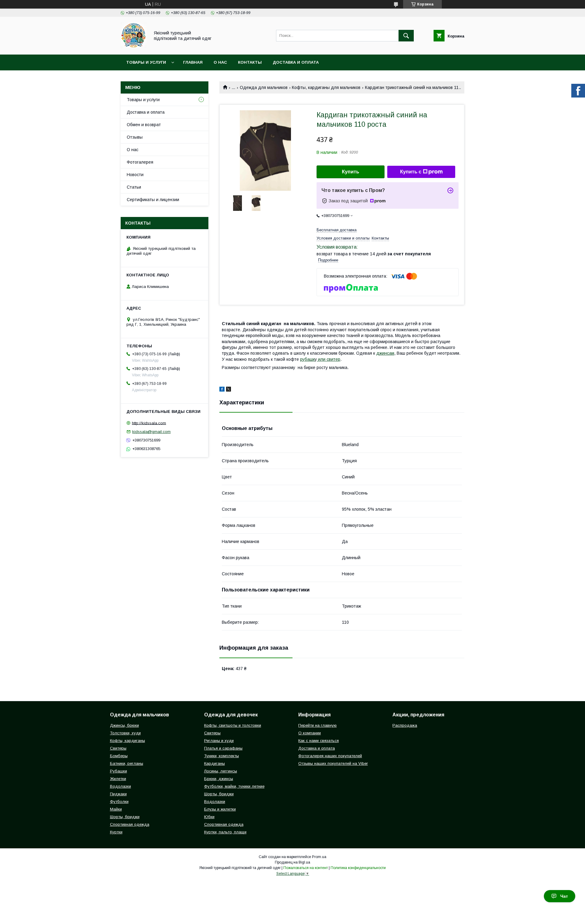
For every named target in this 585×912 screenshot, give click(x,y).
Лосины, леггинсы (220, 771)
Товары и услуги (146, 62)
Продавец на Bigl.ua (292, 862)
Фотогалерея (140, 162)
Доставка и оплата (296, 62)
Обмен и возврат (144, 124)
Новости (135, 174)
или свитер (328, 359)
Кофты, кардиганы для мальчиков (326, 87)
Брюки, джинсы (218, 778)
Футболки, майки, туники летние (234, 786)
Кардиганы (214, 763)
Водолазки (120, 786)
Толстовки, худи (125, 733)
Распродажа (404, 725)
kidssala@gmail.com (151, 431)
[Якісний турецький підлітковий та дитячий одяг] (134, 46)
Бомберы (119, 756)
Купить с (410, 171)
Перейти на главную (317, 725)
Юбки (209, 816)
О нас (220, 62)
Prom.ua (319, 857)
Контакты (250, 62)
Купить (350, 171)
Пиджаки (118, 794)
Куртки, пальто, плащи (225, 832)
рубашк (307, 359)
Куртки (116, 832)
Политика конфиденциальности (358, 868)
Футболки (119, 801)
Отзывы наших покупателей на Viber (333, 763)
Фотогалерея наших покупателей (330, 756)
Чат (564, 896)
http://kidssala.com (149, 423)
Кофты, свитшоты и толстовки (232, 725)
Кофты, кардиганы (127, 740)
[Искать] (406, 35)
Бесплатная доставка (336, 230)
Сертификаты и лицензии (153, 199)
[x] (228, 390)
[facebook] (222, 390)
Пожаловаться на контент (305, 868)
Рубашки (118, 771)
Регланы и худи (219, 740)
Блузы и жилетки (220, 809)
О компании (309, 733)
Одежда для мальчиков (264, 87)
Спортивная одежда (129, 824)
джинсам (385, 353)
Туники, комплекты (221, 756)
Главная (193, 62)
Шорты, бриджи (125, 816)
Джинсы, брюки (124, 725)
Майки (116, 809)
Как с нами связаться (318, 740)
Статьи (134, 187)
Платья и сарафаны (223, 748)
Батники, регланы (126, 763)
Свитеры (118, 748)
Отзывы (135, 137)
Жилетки (118, 778)
